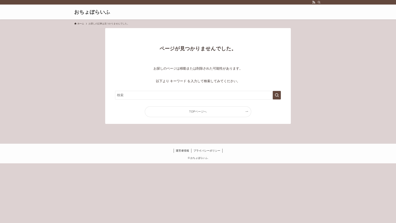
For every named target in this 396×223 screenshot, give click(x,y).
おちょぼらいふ (92, 11)
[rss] (313, 2)
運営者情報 (182, 150)
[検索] (319, 2)
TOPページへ (198, 111)
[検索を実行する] (277, 95)
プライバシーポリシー (206, 150)
